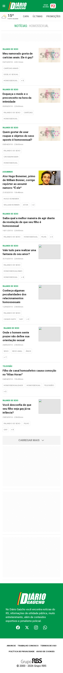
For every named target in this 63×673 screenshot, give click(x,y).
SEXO (6, 351)
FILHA (43, 237)
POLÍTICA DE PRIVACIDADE (21, 651)
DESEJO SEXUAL (11, 74)
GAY (21, 319)
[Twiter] (27, 627)
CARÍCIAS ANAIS (11, 68)
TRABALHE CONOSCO (28, 646)
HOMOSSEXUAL (11, 80)
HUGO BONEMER (11, 199)
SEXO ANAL (17, 351)
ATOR (25, 205)
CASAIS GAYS (10, 319)
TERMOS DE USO (48, 646)
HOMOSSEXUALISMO (13, 271)
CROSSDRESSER (11, 157)
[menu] (4, 6)
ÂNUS (28, 351)
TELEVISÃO (49, 385)
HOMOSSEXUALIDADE (13, 385)
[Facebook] (18, 627)
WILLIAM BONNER (12, 205)
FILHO (26, 423)
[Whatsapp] (45, 627)
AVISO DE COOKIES (45, 651)
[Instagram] (36, 627)
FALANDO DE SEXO (12, 112)
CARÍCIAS (28, 112)
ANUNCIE (11, 646)
